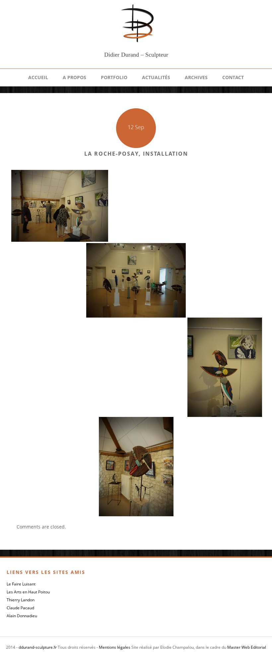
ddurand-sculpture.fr (38, 647)
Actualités (156, 77)
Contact (233, 77)
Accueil (38, 77)
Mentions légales (114, 647)
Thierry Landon (20, 600)
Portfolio (114, 77)
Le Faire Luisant (21, 584)
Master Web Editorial (246, 647)
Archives (196, 77)
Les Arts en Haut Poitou (28, 592)
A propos (74, 77)
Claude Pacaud (20, 608)
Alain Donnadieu (22, 616)
